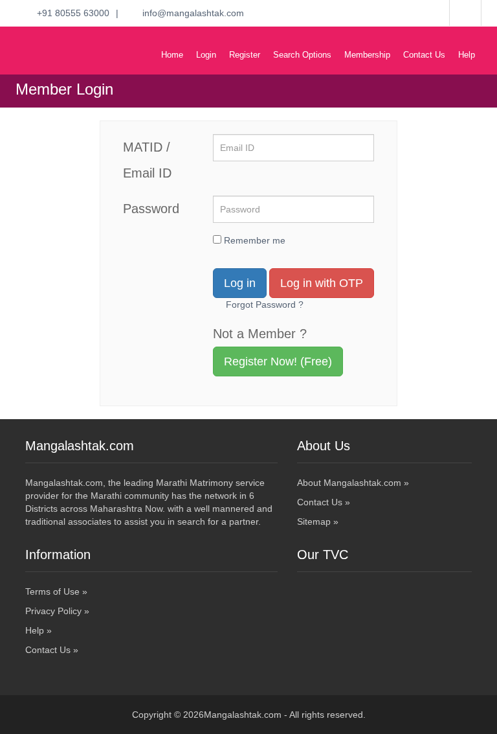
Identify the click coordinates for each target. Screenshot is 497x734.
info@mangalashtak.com (189, 13)
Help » (38, 630)
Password (151, 208)
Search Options (302, 55)
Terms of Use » (56, 591)
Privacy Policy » (57, 611)
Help (466, 55)
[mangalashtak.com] (71, 39)
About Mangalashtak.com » (353, 482)
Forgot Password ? (265, 304)
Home (172, 55)
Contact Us (424, 55)
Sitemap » (317, 521)
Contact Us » (323, 502)
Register (244, 55)
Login (206, 55)
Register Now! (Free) (278, 361)
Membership (367, 55)
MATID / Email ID (147, 160)
